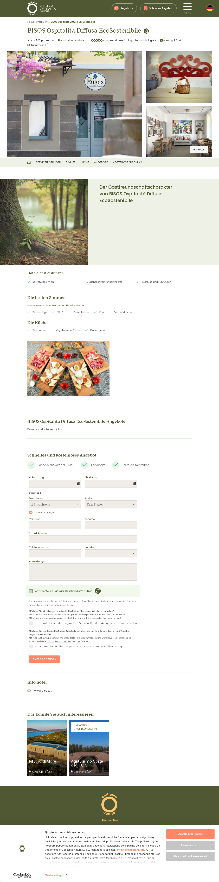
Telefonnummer (39, 547)
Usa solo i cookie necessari (190, 856)
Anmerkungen (37, 561)
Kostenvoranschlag (127, 162)
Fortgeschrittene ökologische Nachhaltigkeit (129, 40)
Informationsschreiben (59, 641)
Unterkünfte (42, 21)
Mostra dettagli (54, 875)
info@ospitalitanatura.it (132, 849)
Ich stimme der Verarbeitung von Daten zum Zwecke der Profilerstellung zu (80, 646)
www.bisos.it (43, 691)
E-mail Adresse (38, 533)
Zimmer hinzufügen (44, 512)
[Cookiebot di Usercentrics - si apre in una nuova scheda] (22, 875)
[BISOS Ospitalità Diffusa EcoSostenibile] (74, 104)
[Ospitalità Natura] (41, 8)
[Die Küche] (68, 368)
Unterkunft (91, 547)
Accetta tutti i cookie (190, 833)
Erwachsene (36, 498)
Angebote (101, 162)
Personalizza (188, 845)
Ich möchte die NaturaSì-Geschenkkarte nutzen (63, 591)
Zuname (90, 519)
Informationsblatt (43, 601)
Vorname (34, 519)
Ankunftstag (36, 477)
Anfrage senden (44, 659)
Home (30, 21)
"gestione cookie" (69, 866)
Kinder (88, 498)
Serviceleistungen (48, 162)
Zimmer (70, 162)
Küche (85, 162)
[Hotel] (29, 162)
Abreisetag (91, 477)
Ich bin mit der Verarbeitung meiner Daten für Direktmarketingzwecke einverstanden (86, 623)
